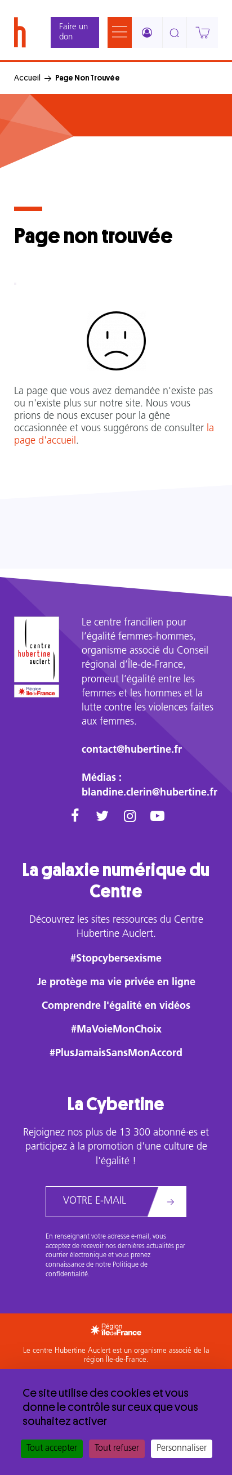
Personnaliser (182, 1448)
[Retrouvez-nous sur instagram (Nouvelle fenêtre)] (130, 817)
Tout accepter (51, 1448)
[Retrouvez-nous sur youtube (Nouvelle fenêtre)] (157, 817)
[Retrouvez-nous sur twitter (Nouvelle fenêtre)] (102, 817)
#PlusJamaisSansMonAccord (116, 1054)
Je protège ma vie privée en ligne (116, 983)
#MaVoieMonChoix (116, 1030)
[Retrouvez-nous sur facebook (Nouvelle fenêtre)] (75, 817)
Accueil (27, 78)
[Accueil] (20, 32)
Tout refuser (117, 1448)
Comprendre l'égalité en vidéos (116, 1007)
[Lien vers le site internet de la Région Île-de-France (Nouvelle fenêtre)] (36, 691)
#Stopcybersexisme (116, 959)
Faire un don (73, 32)
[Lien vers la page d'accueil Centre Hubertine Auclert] (36, 649)
